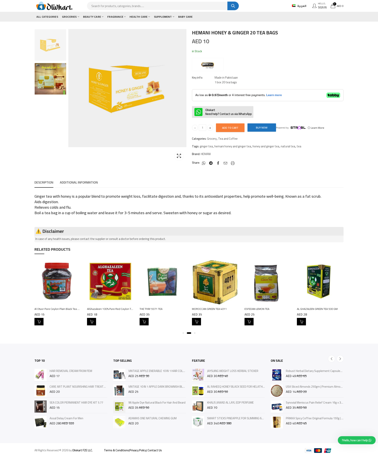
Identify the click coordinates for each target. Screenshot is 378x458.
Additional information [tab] (79, 182)
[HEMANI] (207, 64)
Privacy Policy (138, 450)
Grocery (212, 138)
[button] (183, 333)
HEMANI (206, 154)
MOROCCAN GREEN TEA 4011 (209, 308)
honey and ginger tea (266, 146)
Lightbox (178, 155)
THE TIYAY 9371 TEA (151, 308)
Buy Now (261, 127)
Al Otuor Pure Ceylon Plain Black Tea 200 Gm (60, 308)
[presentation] (331, 358)
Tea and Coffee (228, 138)
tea (299, 146)
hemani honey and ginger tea (232, 146)
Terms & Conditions (116, 450)
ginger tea (206, 146)
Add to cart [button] (39, 321)
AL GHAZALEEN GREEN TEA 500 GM (317, 308)
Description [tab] (43, 182)
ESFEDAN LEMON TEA (257, 308)
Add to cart (230, 127)
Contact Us (155, 450)
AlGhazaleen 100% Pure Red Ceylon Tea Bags (113, 308)
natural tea (288, 146)
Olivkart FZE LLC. (82, 450)
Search (233, 6)
